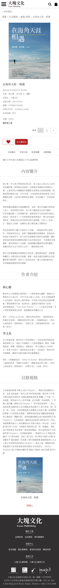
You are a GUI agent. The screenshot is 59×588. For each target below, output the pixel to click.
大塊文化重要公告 (37, 562)
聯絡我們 (47, 549)
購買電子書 (7, 122)
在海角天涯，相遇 (29, 497)
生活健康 (13, 16)
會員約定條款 (35, 549)
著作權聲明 (39, 536)
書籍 (4, 16)
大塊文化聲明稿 (21, 562)
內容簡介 (12, 152)
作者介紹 (23, 152)
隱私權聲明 (23, 549)
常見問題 (12, 549)
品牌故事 (19, 536)
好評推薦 (35, 152)
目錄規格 (47, 152)
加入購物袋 (21, 141)
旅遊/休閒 (25, 16)
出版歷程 (28, 536)
